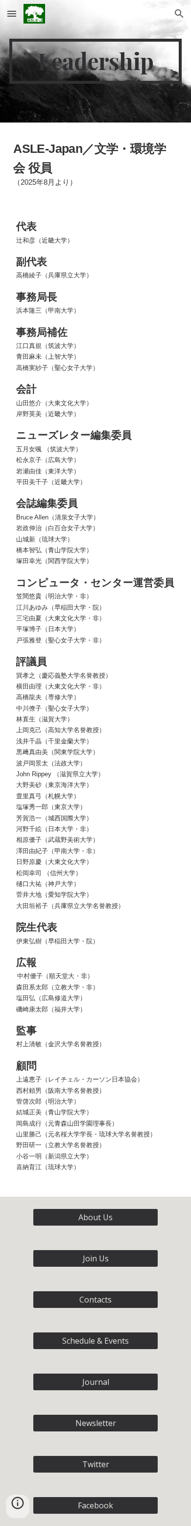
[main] (95, 61)
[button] (12, 13)
